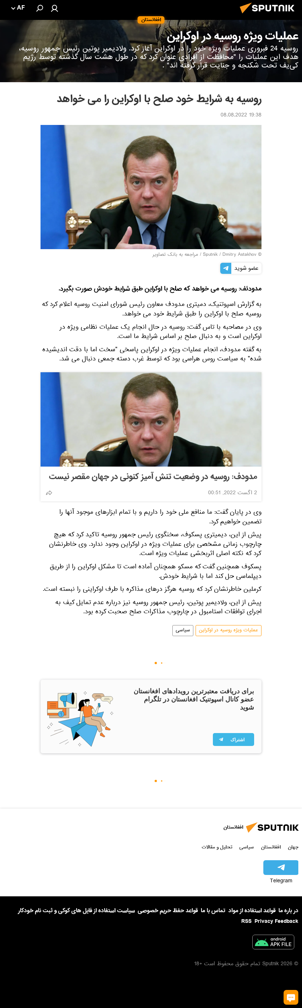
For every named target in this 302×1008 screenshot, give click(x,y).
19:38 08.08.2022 (241, 116)
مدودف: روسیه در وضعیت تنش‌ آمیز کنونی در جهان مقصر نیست (153, 477)
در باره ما (288, 911)
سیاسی (183, 630)
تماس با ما (213, 910)
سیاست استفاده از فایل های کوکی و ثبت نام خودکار (76, 911)
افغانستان (271, 847)
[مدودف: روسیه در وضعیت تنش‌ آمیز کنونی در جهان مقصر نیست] (151, 419)
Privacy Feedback (276, 921)
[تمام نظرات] (291, 997)
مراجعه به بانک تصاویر (175, 255)
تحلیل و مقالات (217, 847)
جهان (293, 847)
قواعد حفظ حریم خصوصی (168, 911)
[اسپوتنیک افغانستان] (269, 15)
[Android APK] (273, 943)
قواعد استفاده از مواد (251, 911)
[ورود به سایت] (54, 8)
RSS (246, 921)
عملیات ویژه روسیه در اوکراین (228, 630)
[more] (49, 492)
